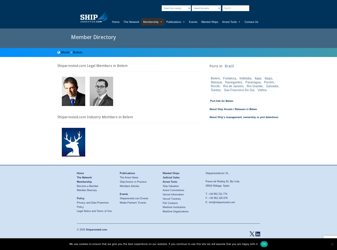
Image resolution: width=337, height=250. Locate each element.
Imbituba (245, 78)
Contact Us (251, 21)
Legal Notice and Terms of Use (94, 211)
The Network (131, 21)
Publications (173, 21)
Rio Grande (255, 86)
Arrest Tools (229, 21)
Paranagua (253, 82)
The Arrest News (129, 177)
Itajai (258, 78)
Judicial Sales (171, 177)
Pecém (269, 82)
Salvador (272, 86)
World (65, 52)
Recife (215, 86)
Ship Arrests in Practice (133, 181)
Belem (77, 52)
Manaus (216, 82)
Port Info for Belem (221, 101)
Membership (151, 21)
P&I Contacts (170, 203)
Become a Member (87, 186)
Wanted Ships (209, 21)
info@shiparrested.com (222, 202)
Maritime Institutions (174, 207)
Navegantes (233, 82)
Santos (216, 90)
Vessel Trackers (172, 198)
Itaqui (268, 78)
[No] (332, 244)
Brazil (229, 66)
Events (193, 21)
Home (116, 21)
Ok (264, 244)
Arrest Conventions (173, 190)
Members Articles (129, 186)
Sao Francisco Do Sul (239, 90)
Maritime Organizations (176, 211)
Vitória (262, 90)
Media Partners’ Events (133, 202)
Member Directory (87, 190)
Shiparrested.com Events (134, 198)
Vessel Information (173, 194)
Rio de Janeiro (233, 86)
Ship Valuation (171, 186)
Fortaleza (229, 78)
